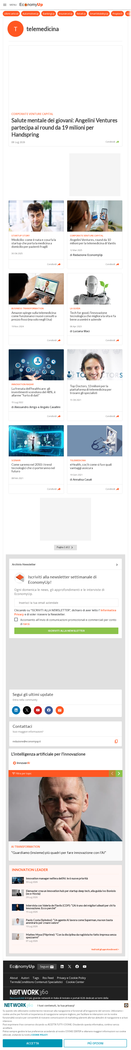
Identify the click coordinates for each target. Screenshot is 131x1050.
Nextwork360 (17, 998)
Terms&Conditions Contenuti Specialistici (36, 982)
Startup (123, 13)
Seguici (45, 966)
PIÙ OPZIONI (95, 1043)
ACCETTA (32, 1043)
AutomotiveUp (23, 13)
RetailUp (73, 13)
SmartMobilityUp (91, 13)
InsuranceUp (58, 13)
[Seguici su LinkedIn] (16, 710)
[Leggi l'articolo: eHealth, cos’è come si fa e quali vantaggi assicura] (94, 459)
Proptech (110, 13)
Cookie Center (75, 982)
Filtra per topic (24, 773)
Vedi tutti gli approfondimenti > (105, 949)
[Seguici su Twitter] (27, 710)
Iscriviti (66, 630)
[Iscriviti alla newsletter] (60, 710)
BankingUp (41, 13)
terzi (26, 624)
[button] (9, 5)
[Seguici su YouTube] (38, 710)
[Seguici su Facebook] (49, 710)
